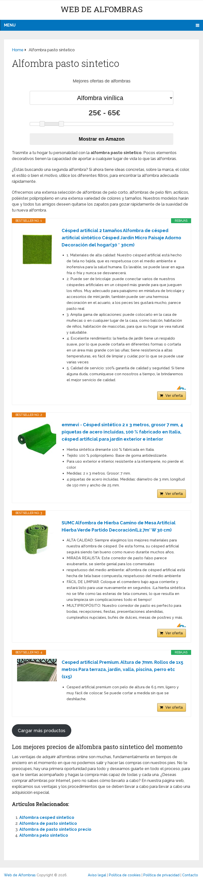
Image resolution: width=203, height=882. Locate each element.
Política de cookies (125, 875)
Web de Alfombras (102, 9)
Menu (10, 25)
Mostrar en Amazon (102, 139)
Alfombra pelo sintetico (43, 835)
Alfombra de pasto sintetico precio (55, 829)
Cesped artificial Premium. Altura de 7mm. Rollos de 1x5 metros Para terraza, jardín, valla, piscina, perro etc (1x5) (122, 669)
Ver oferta (174, 396)
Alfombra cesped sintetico (46, 817)
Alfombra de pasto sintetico (48, 823)
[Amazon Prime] (179, 388)
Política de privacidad (161, 875)
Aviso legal (97, 875)
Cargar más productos (41, 730)
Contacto (190, 875)
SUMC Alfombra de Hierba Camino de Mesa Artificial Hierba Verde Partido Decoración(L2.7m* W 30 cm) (119, 526)
